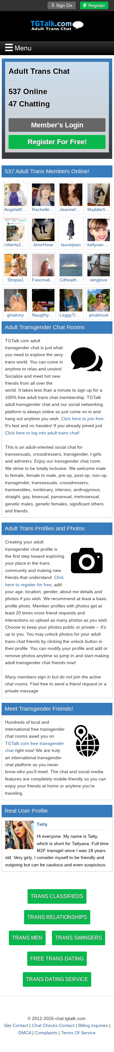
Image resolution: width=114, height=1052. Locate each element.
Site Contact (16, 1025)
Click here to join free (82, 418)
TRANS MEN (27, 937)
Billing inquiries (93, 1025)
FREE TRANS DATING (57, 958)
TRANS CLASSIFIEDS (57, 896)
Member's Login (57, 125)
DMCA (24, 1032)
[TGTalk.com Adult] (57, 25)
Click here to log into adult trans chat (41, 432)
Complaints (46, 1032)
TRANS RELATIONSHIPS (57, 917)
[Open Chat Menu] (57, 48)
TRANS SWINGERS (78, 937)
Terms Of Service (78, 1032)
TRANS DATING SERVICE (57, 979)
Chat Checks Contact (53, 1025)
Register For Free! (57, 142)
